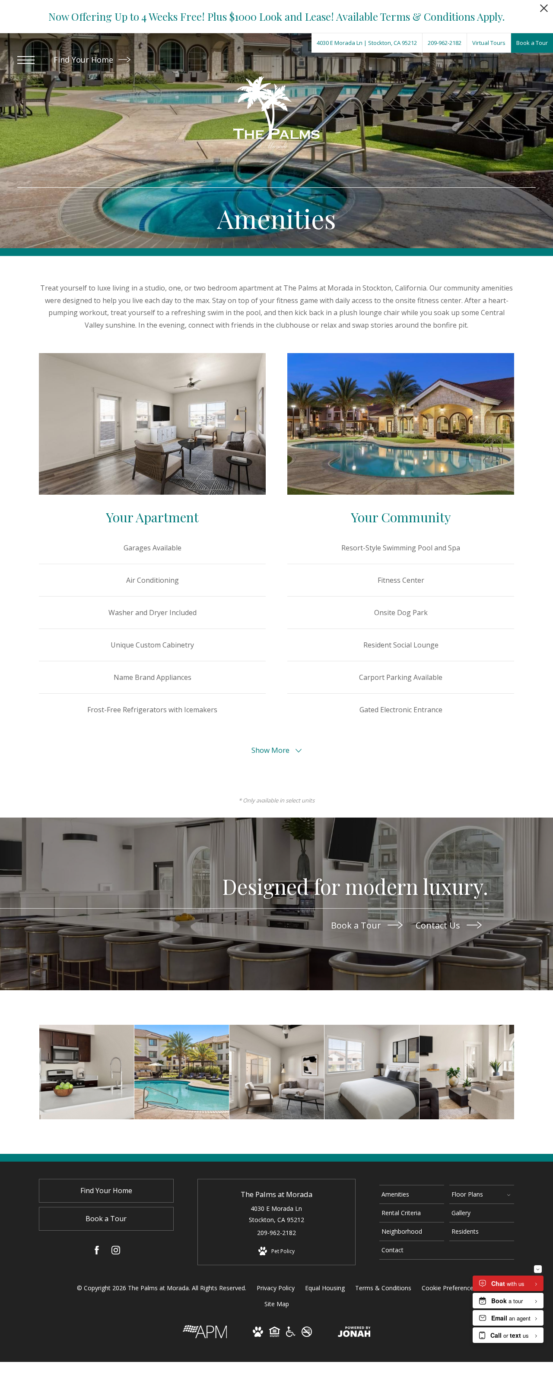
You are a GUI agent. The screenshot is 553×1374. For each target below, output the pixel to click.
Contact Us (439, 925)
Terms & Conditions (383, 1288)
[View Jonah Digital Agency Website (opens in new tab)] (354, 1333)
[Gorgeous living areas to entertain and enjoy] (276, 1072)
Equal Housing (325, 1288)
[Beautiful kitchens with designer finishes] (86, 1072)
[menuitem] (411, 1194)
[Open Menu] (26, 60)
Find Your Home (84, 59)
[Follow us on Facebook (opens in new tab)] (96, 1251)
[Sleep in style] (371, 1072)
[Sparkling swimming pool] (181, 1072)
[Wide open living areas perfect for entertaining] (467, 1072)
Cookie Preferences (449, 1288)
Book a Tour (357, 925)
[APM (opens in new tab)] (205, 1336)
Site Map (276, 1304)
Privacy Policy (276, 1288)
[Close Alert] (544, 10)
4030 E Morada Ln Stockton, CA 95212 (276, 1213)
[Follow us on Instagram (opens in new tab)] (115, 1251)
